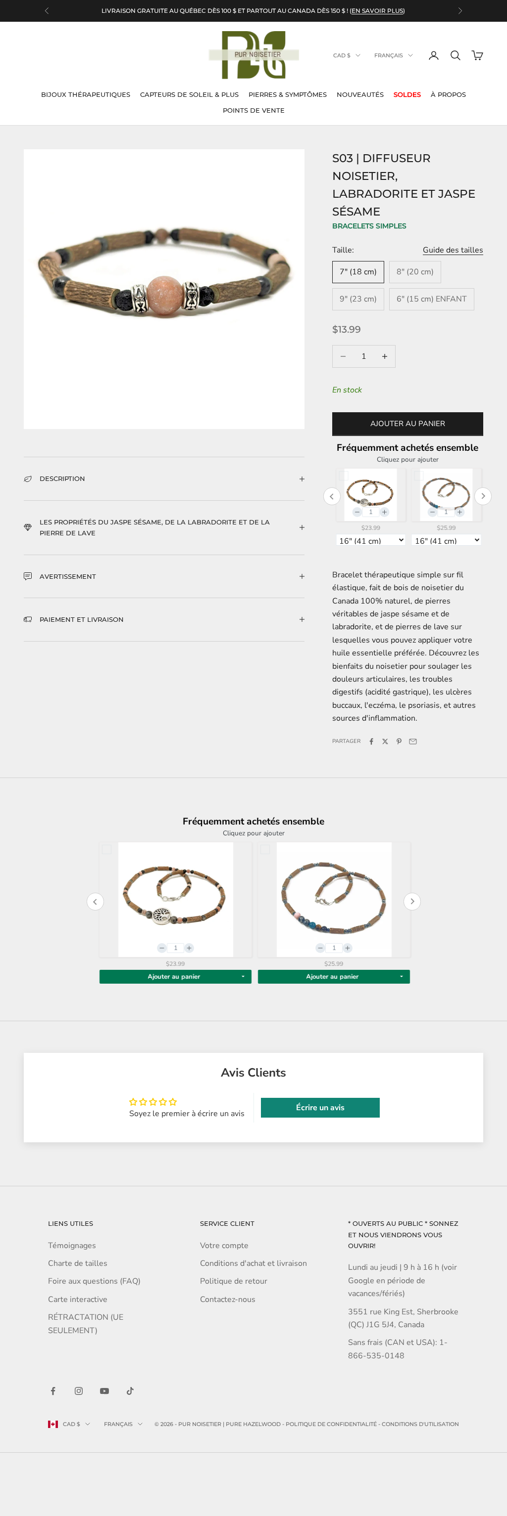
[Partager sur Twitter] (385, 741)
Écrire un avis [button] (320, 1107)
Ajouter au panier (407, 424)
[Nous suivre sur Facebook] (53, 1391)
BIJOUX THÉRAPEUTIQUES (85, 94)
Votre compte (224, 1245)
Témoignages (72, 1245)
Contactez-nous (227, 1299)
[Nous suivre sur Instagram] (79, 1391)
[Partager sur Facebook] (371, 741)
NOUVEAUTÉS (360, 94)
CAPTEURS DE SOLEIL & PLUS (189, 94)
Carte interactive (77, 1299)
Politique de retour (233, 1281)
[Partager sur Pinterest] (399, 741)
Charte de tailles (77, 1263)
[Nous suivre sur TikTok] (130, 1391)
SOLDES (407, 94)
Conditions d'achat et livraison (253, 1263)
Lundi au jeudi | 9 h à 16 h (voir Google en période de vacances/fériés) (402, 1280)
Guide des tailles (453, 250)
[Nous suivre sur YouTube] (104, 1391)
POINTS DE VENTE (254, 110)
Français (388, 55)
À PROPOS (448, 94)
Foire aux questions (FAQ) (94, 1281)
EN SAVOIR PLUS (377, 10)
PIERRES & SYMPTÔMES (288, 94)
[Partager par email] (413, 741)
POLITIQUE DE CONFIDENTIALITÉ (331, 1424)
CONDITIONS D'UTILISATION (420, 1424)
